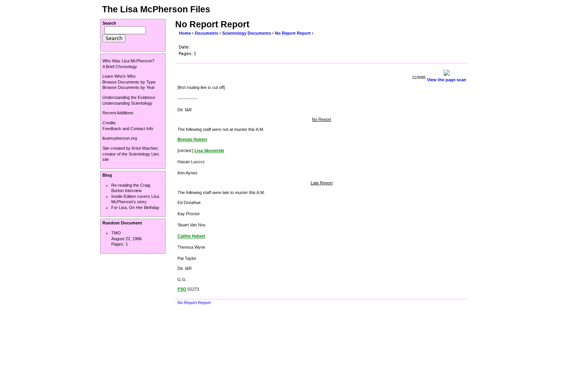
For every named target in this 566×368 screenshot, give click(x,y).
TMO (116, 233)
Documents (206, 33)
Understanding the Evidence (128, 97)
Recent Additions (118, 112)
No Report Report (293, 33)
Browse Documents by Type (129, 82)
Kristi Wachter (144, 148)
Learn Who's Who (119, 76)
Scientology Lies (144, 154)
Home (185, 33)
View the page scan (446, 79)
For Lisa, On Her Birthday (135, 207)
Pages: (118, 244)
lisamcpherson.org (119, 138)
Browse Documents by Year (128, 87)
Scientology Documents (246, 33)
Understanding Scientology (127, 103)
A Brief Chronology (119, 66)
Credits (109, 122)
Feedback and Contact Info (127, 128)
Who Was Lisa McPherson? (128, 61)
